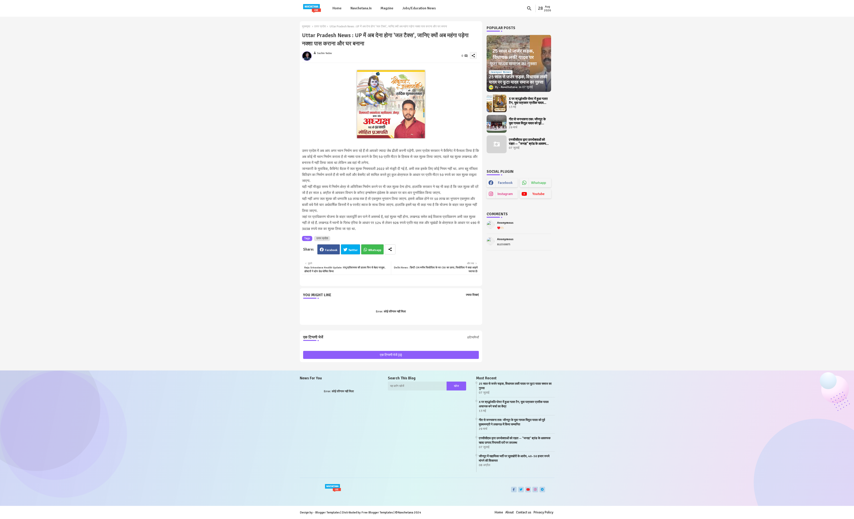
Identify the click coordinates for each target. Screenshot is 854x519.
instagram (505, 194)
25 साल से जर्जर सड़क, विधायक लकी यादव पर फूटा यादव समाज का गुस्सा (515, 386)
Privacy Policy (543, 512)
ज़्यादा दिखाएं (472, 295)
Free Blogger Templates (377, 512)
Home (337, 8)
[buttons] (514, 489)
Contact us (523, 512)
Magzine (387, 8)
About (509, 512)
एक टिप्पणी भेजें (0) (391, 355)
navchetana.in (361, 8)
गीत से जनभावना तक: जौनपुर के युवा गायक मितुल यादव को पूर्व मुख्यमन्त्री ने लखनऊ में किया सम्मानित (527, 121)
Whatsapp (374, 250)
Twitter (353, 250)
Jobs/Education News (419, 8)
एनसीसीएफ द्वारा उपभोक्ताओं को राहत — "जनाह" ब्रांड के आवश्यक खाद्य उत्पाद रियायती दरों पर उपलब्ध (528, 142)
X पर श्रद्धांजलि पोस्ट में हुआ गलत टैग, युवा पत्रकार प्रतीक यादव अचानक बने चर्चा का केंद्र (528, 101)
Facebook (331, 250)
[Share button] (390, 249)
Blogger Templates (327, 512)
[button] (529, 8)
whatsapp (538, 183)
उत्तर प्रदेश (320, 26)
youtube (538, 194)
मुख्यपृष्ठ (306, 26)
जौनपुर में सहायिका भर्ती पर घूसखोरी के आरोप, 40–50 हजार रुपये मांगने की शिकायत (514, 458)
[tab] (337, 8)
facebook (505, 183)
